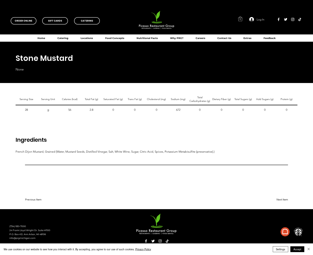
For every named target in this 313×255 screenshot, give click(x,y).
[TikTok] (300, 19)
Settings (280, 249)
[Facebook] (278, 19)
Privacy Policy (143, 249)
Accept (297, 249)
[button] (147, 38)
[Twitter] (285, 19)
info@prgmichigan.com (22, 238)
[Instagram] (293, 19)
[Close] (308, 249)
